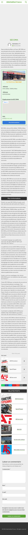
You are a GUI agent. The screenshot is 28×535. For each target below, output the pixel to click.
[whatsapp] (3, 385)
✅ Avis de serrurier (16, 45)
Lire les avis (9, 118)
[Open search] (26, 2)
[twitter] (10, 385)
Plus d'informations (14, 122)
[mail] (21, 385)
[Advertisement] (14, 20)
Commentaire (6, 469)
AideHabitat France (14, 2)
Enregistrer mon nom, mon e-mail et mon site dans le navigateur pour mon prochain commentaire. (13, 510)
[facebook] (6, 385)
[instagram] (18, 385)
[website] (20, 43)
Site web (4, 499)
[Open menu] (2, 2)
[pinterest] (14, 385)
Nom (4, 485)
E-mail (4, 492)
